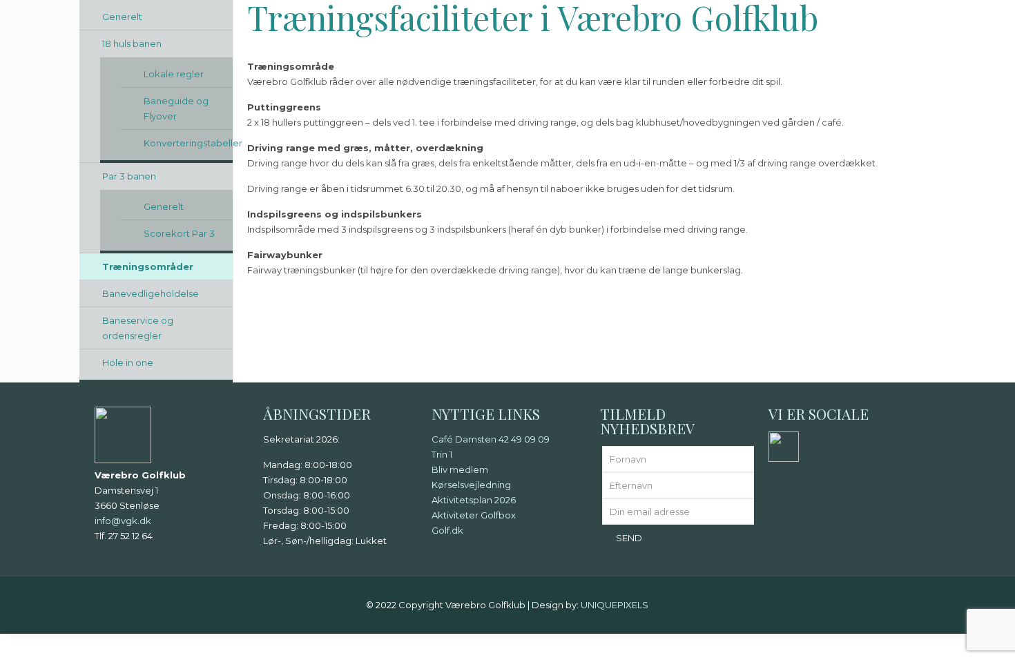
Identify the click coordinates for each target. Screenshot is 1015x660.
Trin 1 (442, 454)
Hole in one (127, 362)
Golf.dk (447, 530)
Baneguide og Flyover (176, 108)
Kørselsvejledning (471, 484)
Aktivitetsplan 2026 (474, 499)
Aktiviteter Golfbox (474, 515)
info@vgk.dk (123, 520)
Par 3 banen (129, 176)
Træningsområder (147, 266)
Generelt (122, 16)
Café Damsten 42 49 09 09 (491, 439)
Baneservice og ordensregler (137, 328)
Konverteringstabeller (188, 142)
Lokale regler (174, 73)
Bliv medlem (460, 469)
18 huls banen (132, 43)
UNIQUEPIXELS (614, 604)
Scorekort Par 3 (179, 233)
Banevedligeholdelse (150, 293)
